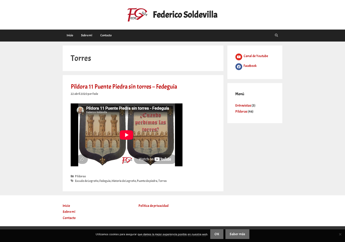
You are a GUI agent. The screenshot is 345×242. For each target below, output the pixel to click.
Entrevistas (243, 105)
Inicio (70, 35)
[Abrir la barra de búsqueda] (276, 36)
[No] (340, 234)
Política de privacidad (154, 206)
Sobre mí (86, 35)
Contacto (106, 35)
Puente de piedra (147, 181)
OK (216, 234)
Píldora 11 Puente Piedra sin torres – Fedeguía (124, 86)
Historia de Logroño (124, 181)
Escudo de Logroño (86, 181)
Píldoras (80, 176)
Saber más (237, 234)
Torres (162, 181)
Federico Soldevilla (185, 14)
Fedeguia (105, 181)
